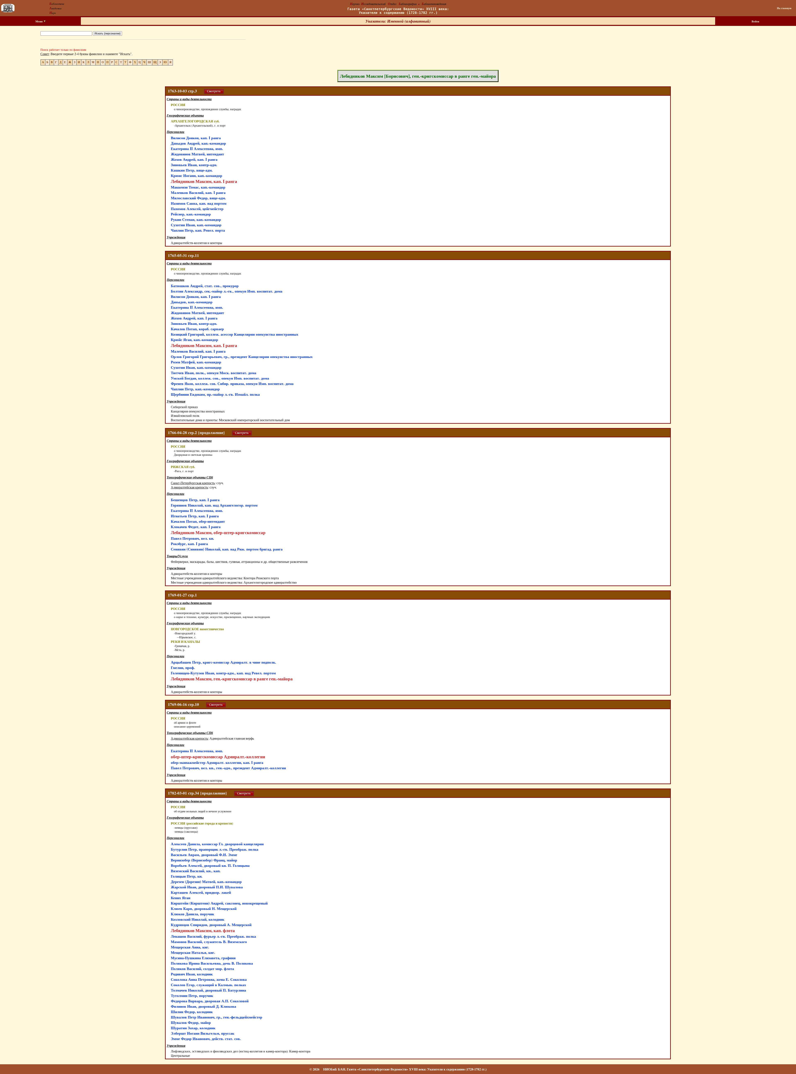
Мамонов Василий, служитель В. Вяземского (209, 941)
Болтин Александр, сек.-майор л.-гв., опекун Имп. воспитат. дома (226, 291)
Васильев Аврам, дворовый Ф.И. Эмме (204, 854)
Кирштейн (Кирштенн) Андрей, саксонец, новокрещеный (219, 903)
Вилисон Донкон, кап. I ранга (196, 137)
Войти (755, 21)
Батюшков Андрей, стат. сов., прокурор (205, 285)
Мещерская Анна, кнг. (190, 947)
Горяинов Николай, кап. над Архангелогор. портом (214, 505)
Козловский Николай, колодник (197, 919)
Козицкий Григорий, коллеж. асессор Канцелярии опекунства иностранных (234, 334)
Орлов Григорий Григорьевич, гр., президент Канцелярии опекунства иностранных (242, 356)
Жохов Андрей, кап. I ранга (194, 159)
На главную (784, 8)
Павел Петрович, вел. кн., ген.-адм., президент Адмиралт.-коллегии (228, 767)
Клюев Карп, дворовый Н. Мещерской (204, 908)
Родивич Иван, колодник (192, 974)
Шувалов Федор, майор (191, 1022)
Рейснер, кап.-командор (191, 214)
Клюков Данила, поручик (192, 914)
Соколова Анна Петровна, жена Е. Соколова (209, 979)
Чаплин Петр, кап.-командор (195, 389)
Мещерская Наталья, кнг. (193, 952)
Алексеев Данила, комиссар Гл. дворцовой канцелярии (217, 844)
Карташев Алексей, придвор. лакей (201, 892)
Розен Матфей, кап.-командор (196, 362)
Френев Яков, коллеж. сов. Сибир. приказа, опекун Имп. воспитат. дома (232, 383)
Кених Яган (180, 897)
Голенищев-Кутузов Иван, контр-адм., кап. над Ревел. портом (223, 673)
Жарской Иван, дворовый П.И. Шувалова (207, 887)
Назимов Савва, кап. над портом (198, 203)
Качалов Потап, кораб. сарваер (197, 328)
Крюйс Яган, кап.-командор (194, 339)
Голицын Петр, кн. (187, 876)
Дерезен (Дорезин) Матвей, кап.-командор (206, 881)
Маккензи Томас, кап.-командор (198, 187)
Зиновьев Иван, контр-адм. (194, 164)
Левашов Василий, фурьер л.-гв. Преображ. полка (213, 936)
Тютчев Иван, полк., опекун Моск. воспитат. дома (213, 372)
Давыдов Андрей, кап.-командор (198, 143)
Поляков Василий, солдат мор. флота (202, 968)
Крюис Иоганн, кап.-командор (196, 175)
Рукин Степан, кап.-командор (196, 219)
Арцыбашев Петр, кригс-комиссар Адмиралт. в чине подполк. (223, 662)
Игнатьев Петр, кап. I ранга (195, 516)
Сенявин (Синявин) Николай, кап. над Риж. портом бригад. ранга (227, 549)
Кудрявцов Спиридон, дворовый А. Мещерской (211, 924)
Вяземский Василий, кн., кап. (196, 870)
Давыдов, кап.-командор (191, 302)
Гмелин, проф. (183, 667)
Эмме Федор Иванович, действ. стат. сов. (206, 1038)
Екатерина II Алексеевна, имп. (197, 148)
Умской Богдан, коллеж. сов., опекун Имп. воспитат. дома (220, 378)
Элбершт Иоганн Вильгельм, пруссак (202, 1033)
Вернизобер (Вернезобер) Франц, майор (204, 860)
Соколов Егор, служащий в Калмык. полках (208, 984)
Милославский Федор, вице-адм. (198, 198)
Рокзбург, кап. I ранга (189, 543)
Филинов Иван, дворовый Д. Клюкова (203, 1006)
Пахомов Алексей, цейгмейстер (197, 208)
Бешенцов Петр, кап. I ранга (195, 499)
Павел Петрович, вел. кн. (192, 538)
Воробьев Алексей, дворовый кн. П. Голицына (210, 865)
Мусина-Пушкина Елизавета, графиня (203, 957)
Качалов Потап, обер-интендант (198, 521)
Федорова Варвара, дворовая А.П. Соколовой (210, 1001)
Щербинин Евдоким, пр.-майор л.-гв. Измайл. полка (215, 394)
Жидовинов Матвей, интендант (197, 154)
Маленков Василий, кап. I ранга (198, 192)
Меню (39, 21)
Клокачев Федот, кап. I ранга (196, 526)
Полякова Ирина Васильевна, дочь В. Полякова (212, 963)
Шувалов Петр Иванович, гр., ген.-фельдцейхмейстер (216, 1017)
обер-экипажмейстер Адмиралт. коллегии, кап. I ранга (217, 762)
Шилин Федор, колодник (192, 1011)
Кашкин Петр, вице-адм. (192, 170)
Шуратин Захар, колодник (193, 1027)
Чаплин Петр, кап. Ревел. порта (198, 230)
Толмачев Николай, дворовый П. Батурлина (208, 990)
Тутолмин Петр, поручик (192, 995)
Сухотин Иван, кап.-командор (196, 224)
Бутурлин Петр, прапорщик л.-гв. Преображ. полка (214, 849)
